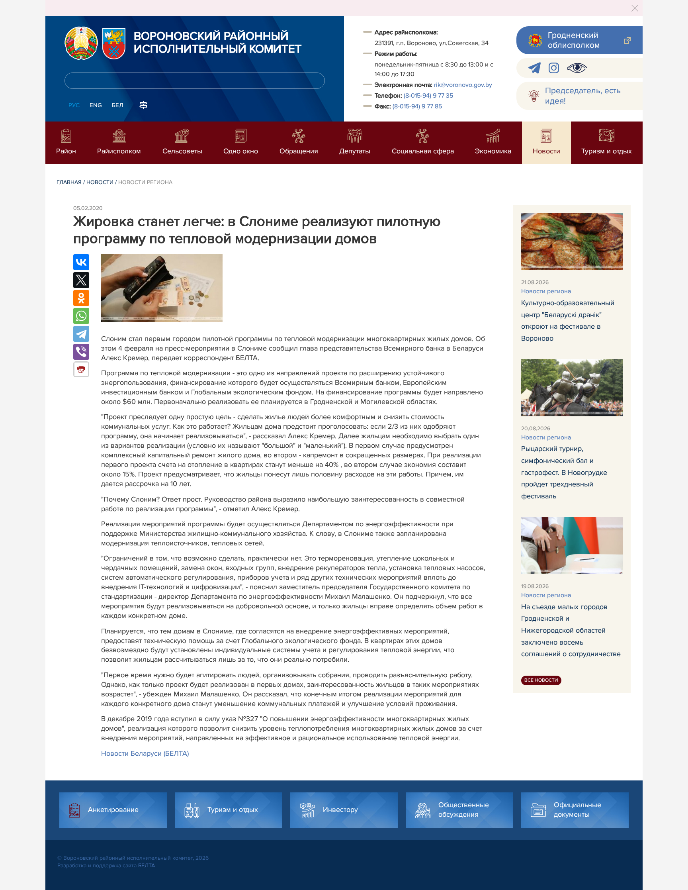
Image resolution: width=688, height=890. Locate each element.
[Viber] (81, 352)
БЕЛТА (146, 865)
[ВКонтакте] (81, 262)
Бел (117, 105)
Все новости (541, 680)
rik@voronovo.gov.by (463, 85)
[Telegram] (81, 334)
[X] (81, 280)
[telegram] (534, 68)
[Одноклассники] (81, 298)
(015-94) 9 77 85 (417, 106)
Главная (69, 182)
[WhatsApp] (81, 316)
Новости (99, 182)
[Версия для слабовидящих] (577, 68)
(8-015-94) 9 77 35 (428, 96)
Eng (96, 105)
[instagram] (554, 68)
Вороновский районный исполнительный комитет (218, 43)
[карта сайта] (143, 104)
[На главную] (81, 43)
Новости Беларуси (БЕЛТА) (145, 753)
